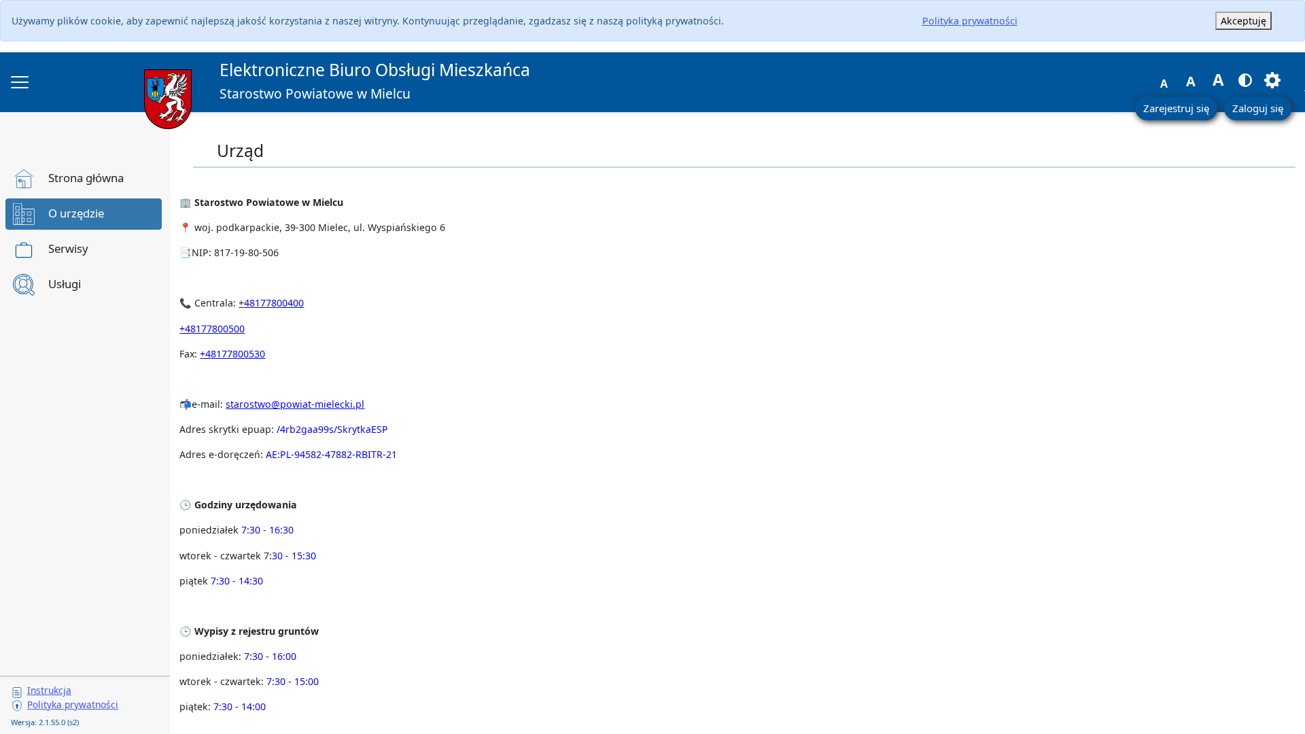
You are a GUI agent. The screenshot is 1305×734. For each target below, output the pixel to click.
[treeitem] (83, 178)
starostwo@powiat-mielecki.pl (295, 404)
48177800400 (274, 302)
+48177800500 (212, 328)
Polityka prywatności (969, 20)
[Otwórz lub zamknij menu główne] (19, 82)
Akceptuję (1243, 20)
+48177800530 (232, 353)
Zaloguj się (1257, 108)
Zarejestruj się (1176, 108)
